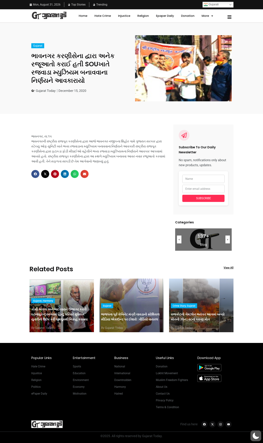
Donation (187, 16)
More (205, 16)
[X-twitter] (212, 424)
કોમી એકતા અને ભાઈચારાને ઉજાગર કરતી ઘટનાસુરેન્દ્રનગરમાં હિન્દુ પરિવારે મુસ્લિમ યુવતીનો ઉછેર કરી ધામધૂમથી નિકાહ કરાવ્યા (59, 314)
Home (83, 16)
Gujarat (37, 45)
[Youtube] (228, 424)
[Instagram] (220, 424)
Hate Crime (102, 16)
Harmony (48, 300)
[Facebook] (204, 424)
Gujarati (213, 4)
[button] (35, 174)
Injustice (124, 16)
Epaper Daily (165, 16)
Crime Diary (179, 305)
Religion (143, 16)
